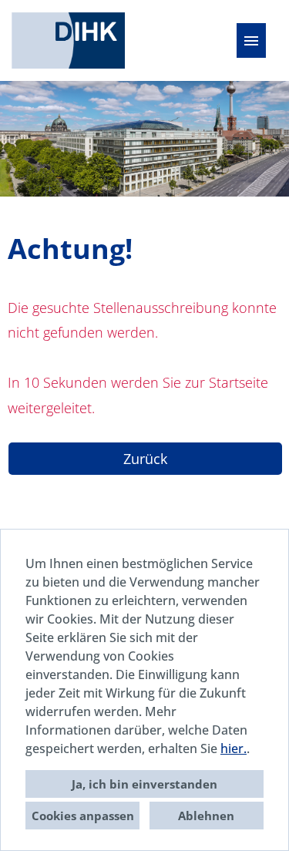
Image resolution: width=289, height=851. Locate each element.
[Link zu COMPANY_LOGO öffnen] (68, 40)
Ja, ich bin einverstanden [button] (144, 784)
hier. (233, 748)
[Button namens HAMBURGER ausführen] (251, 40)
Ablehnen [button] (206, 815)
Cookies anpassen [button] (83, 815)
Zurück (145, 458)
